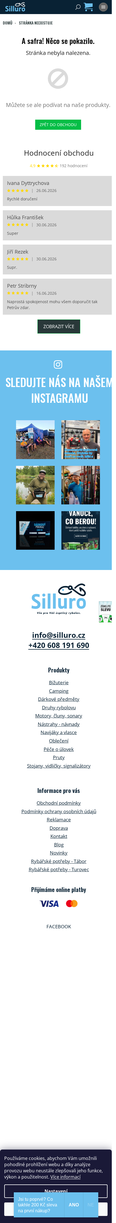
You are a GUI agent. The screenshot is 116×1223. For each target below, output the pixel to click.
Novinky (59, 852)
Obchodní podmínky (59, 803)
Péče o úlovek (59, 749)
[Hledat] (78, 7)
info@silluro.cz (58, 635)
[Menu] (103, 7)
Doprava (59, 828)
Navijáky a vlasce (59, 732)
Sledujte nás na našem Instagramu (59, 390)
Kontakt (58, 836)
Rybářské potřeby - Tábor (58, 861)
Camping (58, 691)
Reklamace (59, 819)
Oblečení (58, 740)
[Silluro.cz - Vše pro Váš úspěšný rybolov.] (59, 598)
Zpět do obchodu (58, 124)
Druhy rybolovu (59, 707)
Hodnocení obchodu (59, 153)
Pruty (59, 757)
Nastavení (56, 1191)
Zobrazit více (58, 326)
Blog (59, 844)
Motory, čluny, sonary (58, 715)
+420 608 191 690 (58, 645)
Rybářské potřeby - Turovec (59, 869)
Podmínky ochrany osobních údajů (58, 811)
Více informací (65, 1177)
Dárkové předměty (58, 699)
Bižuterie (59, 682)
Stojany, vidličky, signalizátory (59, 766)
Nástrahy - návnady (59, 724)
